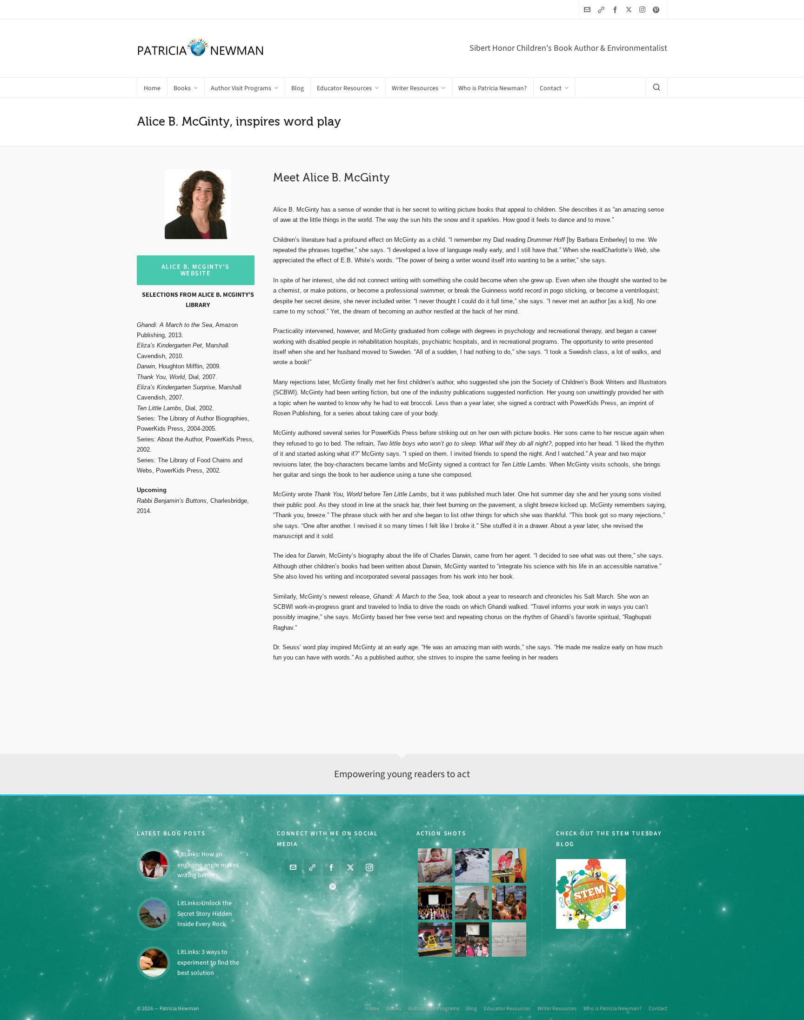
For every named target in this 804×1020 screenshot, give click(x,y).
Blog (471, 1008)
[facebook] (616, 9)
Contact (658, 1008)
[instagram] (643, 9)
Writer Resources (556, 1008)
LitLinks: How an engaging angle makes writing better (208, 865)
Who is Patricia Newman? (612, 1008)
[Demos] (509, 865)
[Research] (435, 939)
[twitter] (630, 9)
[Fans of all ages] (435, 865)
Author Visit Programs (433, 1008)
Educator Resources (507, 1008)
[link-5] (602, 9)
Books (393, 1008)
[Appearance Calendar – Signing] (509, 903)
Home (372, 1008)
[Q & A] (472, 903)
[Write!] (472, 865)
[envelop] (588, 9)
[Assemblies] (435, 903)
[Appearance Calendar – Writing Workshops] (509, 939)
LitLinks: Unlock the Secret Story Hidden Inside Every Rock (204, 913)
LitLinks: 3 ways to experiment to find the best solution (208, 962)
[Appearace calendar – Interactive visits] (472, 939)
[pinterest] (657, 9)
